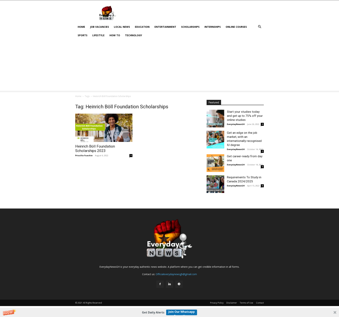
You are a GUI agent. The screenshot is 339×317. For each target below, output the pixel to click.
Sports (82, 35)
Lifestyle (98, 35)
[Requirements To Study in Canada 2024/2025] (215, 184)
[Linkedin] (169, 284)
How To (114, 35)
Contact (260, 302)
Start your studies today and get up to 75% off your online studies (245, 116)
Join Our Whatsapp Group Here (181, 312)
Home (81, 26)
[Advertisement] (169, 66)
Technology (133, 35)
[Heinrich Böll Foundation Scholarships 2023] (103, 128)
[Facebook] (159, 284)
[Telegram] (179, 284)
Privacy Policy (217, 302)
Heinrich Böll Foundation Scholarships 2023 (95, 148)
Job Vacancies (99, 26)
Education (142, 26)
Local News (122, 26)
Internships (212, 26)
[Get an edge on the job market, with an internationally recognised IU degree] (215, 139)
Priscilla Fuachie (84, 155)
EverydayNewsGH (236, 124)
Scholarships (190, 26)
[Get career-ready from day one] (215, 163)
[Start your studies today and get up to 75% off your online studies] (215, 118)
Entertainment (165, 26)
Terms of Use (246, 302)
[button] (169, 312)
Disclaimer (231, 302)
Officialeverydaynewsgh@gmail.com (176, 274)
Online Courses (236, 26)
